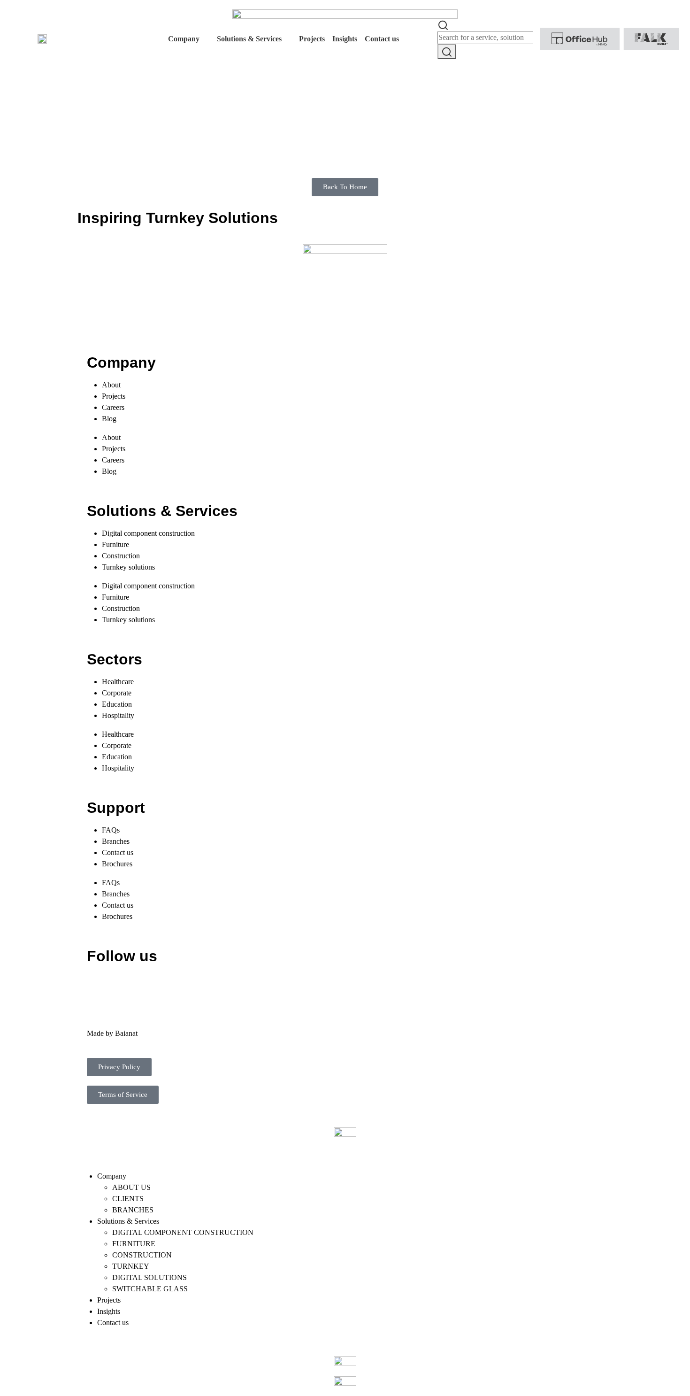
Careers (113, 407)
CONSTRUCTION (142, 1255)
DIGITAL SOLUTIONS (149, 1277)
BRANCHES (132, 1210)
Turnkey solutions (128, 567)
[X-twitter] (124, 984)
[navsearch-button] (443, 24)
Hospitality (118, 715)
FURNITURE (133, 1244)
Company (111, 1176)
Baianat (126, 1033)
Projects (113, 396)
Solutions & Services (128, 1221)
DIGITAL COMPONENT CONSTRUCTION (182, 1232)
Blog (109, 419)
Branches (116, 841)
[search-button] (446, 51)
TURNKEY (130, 1266)
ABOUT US (131, 1187)
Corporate (116, 693)
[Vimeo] (200, 984)
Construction (121, 556)
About (111, 385)
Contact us (117, 852)
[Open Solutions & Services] (287, 39)
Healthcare (118, 682)
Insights (108, 1311)
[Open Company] (205, 39)
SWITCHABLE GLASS (150, 1289)
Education (117, 704)
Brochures (117, 864)
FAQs (111, 830)
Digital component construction (148, 533)
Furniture (115, 544)
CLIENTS (128, 1199)
